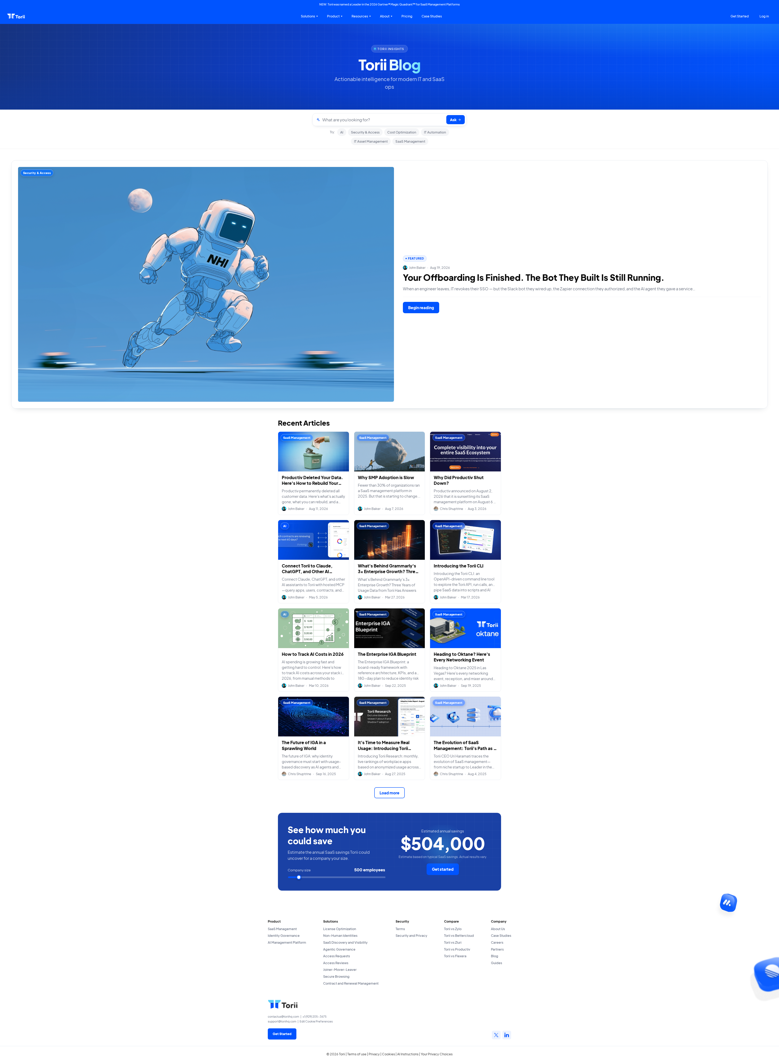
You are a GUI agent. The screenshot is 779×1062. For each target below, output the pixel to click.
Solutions (308, 16)
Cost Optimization (401, 132)
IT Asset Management (371, 141)
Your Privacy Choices (437, 1054)
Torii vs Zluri (453, 942)
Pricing (406, 16)
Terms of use (356, 1054)
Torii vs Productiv (457, 949)
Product (333, 16)
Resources (360, 16)
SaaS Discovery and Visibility (345, 942)
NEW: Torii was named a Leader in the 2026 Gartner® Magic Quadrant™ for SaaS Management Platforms (389, 4)
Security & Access (365, 132)
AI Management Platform (287, 942)
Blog (494, 956)
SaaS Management (410, 141)
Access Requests (336, 956)
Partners (497, 949)
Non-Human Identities (340, 935)
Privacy (374, 1054)
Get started (443, 869)
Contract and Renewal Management (351, 983)
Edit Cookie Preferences (316, 1021)
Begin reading (421, 307)
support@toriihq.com (282, 1021)
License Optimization (339, 929)
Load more (389, 792)
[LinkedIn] (506, 1035)
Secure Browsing (336, 976)
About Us (498, 929)
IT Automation (435, 132)
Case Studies (432, 16)
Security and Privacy (411, 935)
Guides (496, 963)
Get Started (740, 16)
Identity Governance (284, 935)
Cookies (388, 1054)
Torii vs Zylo (453, 929)
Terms (400, 929)
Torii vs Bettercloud (459, 935)
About (385, 16)
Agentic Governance (339, 949)
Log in (764, 16)
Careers (497, 942)
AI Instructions (408, 1054)
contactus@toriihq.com (283, 1016)
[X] (496, 1035)
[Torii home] (16, 16)
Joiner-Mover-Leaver (340, 969)
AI (341, 132)
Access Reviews (335, 963)
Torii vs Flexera (455, 956)
